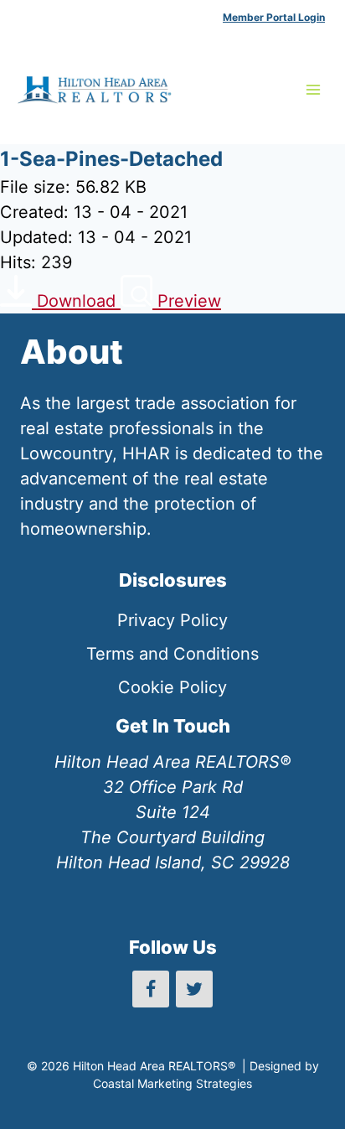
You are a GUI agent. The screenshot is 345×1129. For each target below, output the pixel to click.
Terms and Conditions (172, 654)
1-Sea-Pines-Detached (111, 159)
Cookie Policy (172, 687)
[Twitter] (194, 989)
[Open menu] (312, 89)
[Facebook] (150, 989)
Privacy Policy (172, 620)
